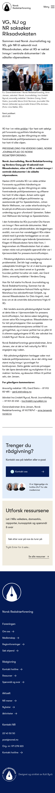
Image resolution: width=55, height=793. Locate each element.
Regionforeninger (11, 644)
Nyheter (6, 707)
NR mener (7, 700)
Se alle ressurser (37, 556)
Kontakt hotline (10, 669)
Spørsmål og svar (11, 682)
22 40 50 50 (8, 733)
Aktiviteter (7, 713)
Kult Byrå (47, 774)
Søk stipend (8, 650)
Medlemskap (8, 638)
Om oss (6, 631)
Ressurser (7, 675)
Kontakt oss (21, 471)
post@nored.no (10, 739)
